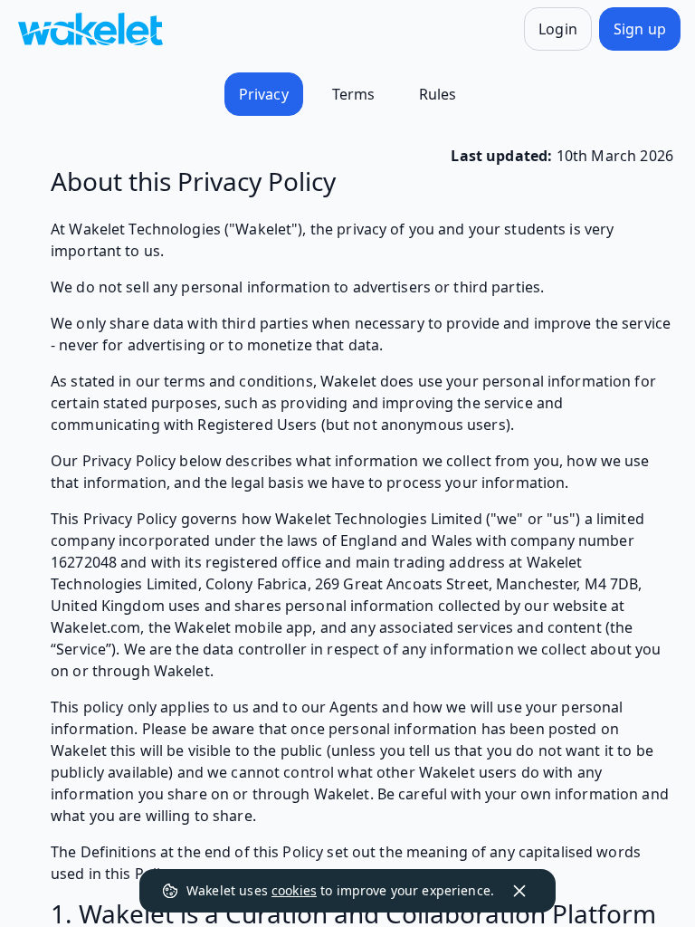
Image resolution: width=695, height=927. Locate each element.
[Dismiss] (519, 890)
